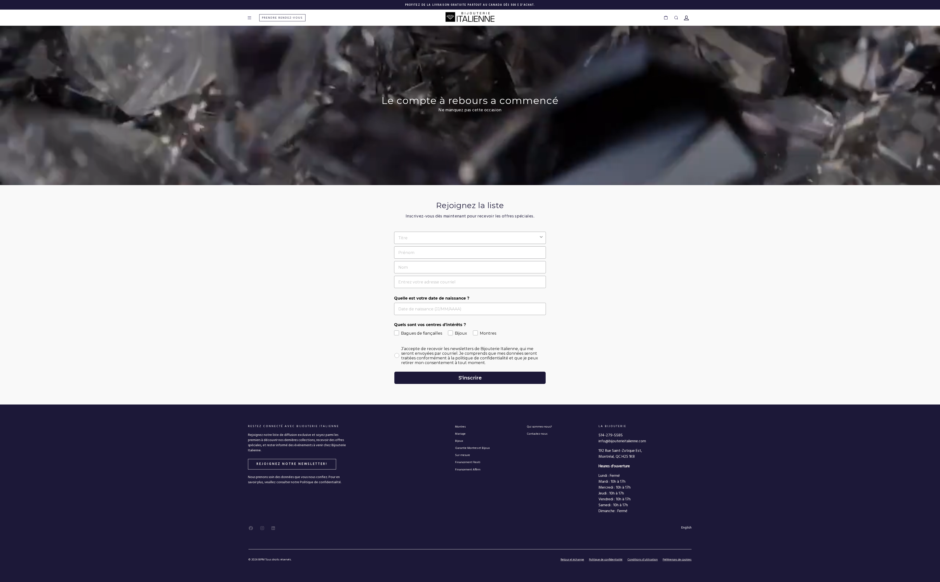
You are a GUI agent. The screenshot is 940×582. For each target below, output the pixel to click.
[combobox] (468, 238)
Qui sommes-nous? (539, 426)
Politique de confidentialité (606, 559)
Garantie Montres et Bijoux (472, 448)
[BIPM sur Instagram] (262, 528)
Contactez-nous (537, 433)
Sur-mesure (462, 455)
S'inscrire (470, 378)
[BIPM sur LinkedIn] (273, 528)
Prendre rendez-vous (282, 17)
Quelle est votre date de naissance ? (431, 298)
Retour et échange (572, 559)
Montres (460, 426)
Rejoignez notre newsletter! (292, 464)
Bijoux (459, 441)
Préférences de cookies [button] (677, 559)
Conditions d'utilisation (642, 559)
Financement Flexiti (467, 462)
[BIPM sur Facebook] (250, 528)
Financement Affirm (468, 469)
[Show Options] (541, 238)
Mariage (460, 433)
